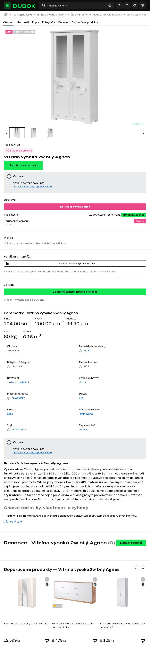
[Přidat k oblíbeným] (47, 579)
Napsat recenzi (131, 542)
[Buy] (47, 641)
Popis (35, 22)
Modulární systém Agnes (107, 14)
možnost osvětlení (18, 382)
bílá (81, 397)
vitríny (82, 382)
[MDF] (80, 350)
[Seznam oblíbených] (126, 5)
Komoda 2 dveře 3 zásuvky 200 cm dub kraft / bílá (72, 625)
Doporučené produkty (84, 22)
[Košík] (142, 5)
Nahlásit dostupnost (23, 165)
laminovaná (86, 413)
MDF (86, 350)
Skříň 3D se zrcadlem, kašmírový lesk (26, 623)
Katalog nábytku (22, 14)
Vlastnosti (23, 22)
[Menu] (7, 5)
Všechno (8, 22)
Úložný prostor (79, 14)
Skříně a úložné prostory (51, 14)
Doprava (63, 22)
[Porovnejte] (134, 5)
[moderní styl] (8, 429)
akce (10, 413)
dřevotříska (18, 397)
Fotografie (48, 22)
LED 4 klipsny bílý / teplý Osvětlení (32, 186)
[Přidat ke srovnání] (47, 584)
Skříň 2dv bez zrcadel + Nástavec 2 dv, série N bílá (122, 625)
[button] (6, 132)
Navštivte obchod (134, 214)
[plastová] (8, 366)
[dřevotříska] (8, 398)
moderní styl (19, 429)
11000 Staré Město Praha (105, 214)
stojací (83, 429)
